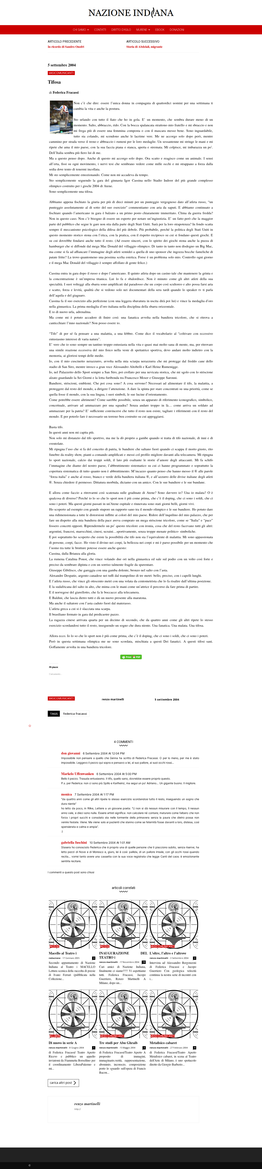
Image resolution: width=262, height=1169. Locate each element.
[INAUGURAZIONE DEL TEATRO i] (123, 924)
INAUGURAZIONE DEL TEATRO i (123, 955)
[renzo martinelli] (61, 1109)
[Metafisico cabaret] (174, 1014)
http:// (77, 1109)
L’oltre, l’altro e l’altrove (168, 953)
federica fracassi (75, 713)
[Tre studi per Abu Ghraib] (123, 1014)
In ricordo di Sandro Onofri (66, 47)
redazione (54, 958)
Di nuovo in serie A (63, 1042)
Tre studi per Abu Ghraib (118, 1042)
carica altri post (61, 1083)
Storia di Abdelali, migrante (144, 47)
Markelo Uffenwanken (77, 773)
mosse (54, 946)
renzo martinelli (113, 699)
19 (144, 962)
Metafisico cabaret (163, 1042)
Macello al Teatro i (63, 953)
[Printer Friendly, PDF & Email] (131, 659)
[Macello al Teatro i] (73, 924)
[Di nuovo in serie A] (73, 1014)
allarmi (55, 1036)
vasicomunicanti (61, 73)
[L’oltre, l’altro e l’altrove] (174, 924)
